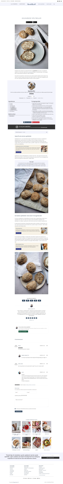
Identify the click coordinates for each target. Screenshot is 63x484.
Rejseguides (41, 469)
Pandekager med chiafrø (16, 449)
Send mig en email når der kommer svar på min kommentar (26, 408)
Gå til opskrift (29, 22)
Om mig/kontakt (3, 1)
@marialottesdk (44, 127)
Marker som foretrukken (23, 331)
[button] (29, 93)
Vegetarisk (12, 470)
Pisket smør (47, 433)
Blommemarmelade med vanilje (26, 434)
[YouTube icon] (34, 318)
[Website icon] (28, 318)
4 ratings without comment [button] (30, 384)
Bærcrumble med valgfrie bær (37, 434)
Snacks (25, 469)
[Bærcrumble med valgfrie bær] (36, 427)
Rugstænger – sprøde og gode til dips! (16, 434)
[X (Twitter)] (27, 300)
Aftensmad (12, 471)
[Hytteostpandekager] (26, 443)
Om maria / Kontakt (42, 470)
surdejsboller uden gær (22, 164)
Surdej (11, 473)
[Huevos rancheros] (46, 443)
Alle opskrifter (14, 4)
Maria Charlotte (25, 355)
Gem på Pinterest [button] (36, 122)
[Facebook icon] (26, 318)
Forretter (26, 470)
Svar (47, 345)
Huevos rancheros (47, 449)
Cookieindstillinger (42, 475)
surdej (33, 165)
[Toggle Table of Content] (46, 132)
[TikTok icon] (36, 318)
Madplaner (49, 4)
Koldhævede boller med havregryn (22, 146)
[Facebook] (59, 1)
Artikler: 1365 (31, 320)
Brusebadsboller (19, 228)
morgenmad (30, 72)
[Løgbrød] (36, 443)
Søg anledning (41, 4)
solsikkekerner (13, 109)
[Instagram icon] (30, 318)
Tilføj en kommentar (19, 399)
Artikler (25, 474)
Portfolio (8, 1)
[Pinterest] (61, 1)
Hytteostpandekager (26, 449)
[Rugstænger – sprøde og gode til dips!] (16, 427)
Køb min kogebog (18, 1)
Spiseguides (26, 473)
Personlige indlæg (27, 471)
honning (13, 106)
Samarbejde (41, 472)
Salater (11, 469)
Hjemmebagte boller (20, 244)
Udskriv (35, 22)
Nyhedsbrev (12, 1)
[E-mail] (39, 300)
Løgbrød (36, 449)
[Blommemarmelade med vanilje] (26, 427)
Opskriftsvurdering (18, 395)
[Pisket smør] (46, 427)
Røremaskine (11, 115)
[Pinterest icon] (32, 318)
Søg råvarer (22, 4)
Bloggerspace (15, 482)
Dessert (11, 472)
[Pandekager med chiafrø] (16, 443)
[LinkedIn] (35, 300)
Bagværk (11, 474)
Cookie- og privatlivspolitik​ (44, 473)
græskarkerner (13, 108)
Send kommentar (18, 411)
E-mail (28, 392)
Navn (17, 392)
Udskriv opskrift (28, 122)
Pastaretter (26, 472)
